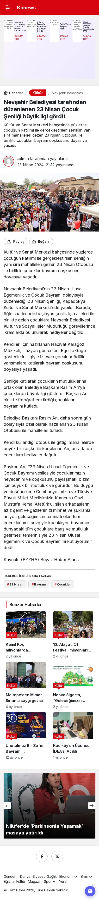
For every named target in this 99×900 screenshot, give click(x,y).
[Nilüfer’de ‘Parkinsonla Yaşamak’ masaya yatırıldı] (49, 806)
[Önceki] (7, 805)
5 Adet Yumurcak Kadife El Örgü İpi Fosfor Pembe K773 (88, 27)
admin (23, 158)
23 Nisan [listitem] (15, 584)
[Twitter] (57, 856)
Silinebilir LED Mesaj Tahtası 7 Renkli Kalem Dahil (20, 27)
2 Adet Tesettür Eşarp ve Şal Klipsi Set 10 (41, 27)
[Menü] (8, 7)
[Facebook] (42, 856)
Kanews (26, 8)
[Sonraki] (91, 805)
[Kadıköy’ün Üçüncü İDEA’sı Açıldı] (73, 735)
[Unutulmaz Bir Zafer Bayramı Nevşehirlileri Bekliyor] (26, 735)
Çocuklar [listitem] (63, 584)
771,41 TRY (87, 37)
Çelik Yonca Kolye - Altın (65, 26)
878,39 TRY (19, 37)
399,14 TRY (64, 37)
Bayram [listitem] (39, 584)
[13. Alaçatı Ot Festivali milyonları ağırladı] (73, 634)
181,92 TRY (41, 37)
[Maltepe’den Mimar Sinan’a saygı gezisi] (26, 685)
